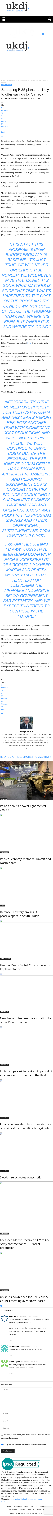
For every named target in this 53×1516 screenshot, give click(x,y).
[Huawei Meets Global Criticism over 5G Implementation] (26, 940)
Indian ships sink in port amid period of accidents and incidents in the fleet (26, 1073)
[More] (26, 136)
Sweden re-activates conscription (21, 1177)
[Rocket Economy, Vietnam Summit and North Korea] (26, 833)
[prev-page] (0, 1306)
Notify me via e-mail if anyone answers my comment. (24, 1444)
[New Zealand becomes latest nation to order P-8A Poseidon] (26, 993)
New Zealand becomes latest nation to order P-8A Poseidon (25, 1020)
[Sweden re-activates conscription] (26, 1152)
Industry (22, 1509)
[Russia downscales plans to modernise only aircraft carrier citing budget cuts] (26, 1099)
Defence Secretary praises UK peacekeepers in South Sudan (19, 914)
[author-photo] (26, 723)
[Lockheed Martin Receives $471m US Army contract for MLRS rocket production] (26, 1207)
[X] (27, 749)
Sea (31, 1506)
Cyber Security (5, 959)
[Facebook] (2, 1501)
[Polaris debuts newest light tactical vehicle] (26, 780)
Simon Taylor (14, 1361)
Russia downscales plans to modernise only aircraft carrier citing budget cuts (25, 1126)
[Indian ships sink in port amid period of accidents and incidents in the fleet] (26, 1046)
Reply (11, 1340)
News (9, 1506)
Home (3, 80)
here (29, 342)
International (11, 80)
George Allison (10, 98)
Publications (13, 1509)
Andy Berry (13, 1316)
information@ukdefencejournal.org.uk (26, 1498)
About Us (31, 1509)
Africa (2, 905)
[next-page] (1, 1306)
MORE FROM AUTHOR (37, 756)
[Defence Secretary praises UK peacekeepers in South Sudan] (26, 886)
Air (37, 1506)
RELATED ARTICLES (12, 756)
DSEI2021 (4, 799)
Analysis (43, 1506)
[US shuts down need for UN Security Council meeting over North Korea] (26, 1271)
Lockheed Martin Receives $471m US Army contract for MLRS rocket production (24, 1244)
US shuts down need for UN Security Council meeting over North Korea (24, 1299)
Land (26, 1506)
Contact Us (40, 1509)
